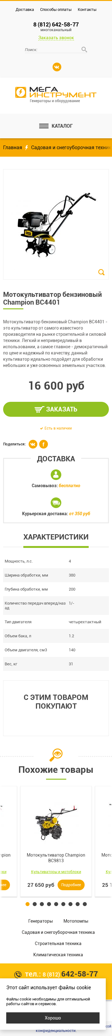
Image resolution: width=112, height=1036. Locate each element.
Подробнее (71, 885)
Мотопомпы (75, 921)
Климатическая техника (58, 954)
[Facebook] (43, 444)
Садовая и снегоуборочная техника (58, 932)
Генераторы (40, 921)
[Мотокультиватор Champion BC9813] (56, 822)
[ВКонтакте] (57, 67)
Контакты (87, 9)
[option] (56, 841)
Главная (12, 147)
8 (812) (70, 974)
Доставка (25, 9)
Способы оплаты (56, 9)
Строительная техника (58, 943)
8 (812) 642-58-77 (56, 26)
